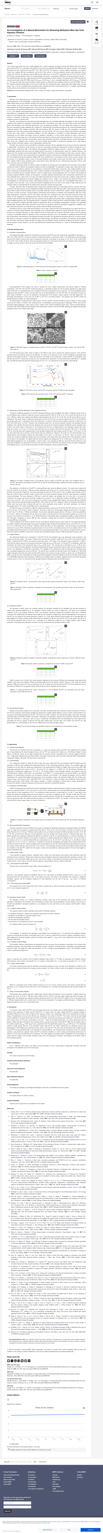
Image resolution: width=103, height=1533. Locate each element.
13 (49, 129)
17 (32, 163)
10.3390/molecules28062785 (40, 14)
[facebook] (19, 1361)
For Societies (32, 1486)
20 (21, 175)
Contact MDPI (7, 1482)
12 (37, 129)
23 (60, 185)
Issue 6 (28, 14)
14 (49, 131)
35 (76, 361)
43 (12, 906)
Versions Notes (40, 56)
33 (81, 295)
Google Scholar (50, 1114)
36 (59, 500)
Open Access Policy (9, 1479)
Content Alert (42, 1462)
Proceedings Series (58, 1491)
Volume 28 (22, 14)
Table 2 (45, 353)
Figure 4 (30, 419)
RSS (35, 1462)
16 (44, 139)
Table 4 (40, 616)
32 (66, 293)
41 (69, 788)
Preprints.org (56, 1479)
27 (24, 200)
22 (10, 185)
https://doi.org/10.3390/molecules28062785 (37, 46)
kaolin (48, 90)
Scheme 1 (41, 800)
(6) (85, 980)
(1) (85, 870)
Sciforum (55, 1475)
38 (15, 557)
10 (84, 127)
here (38, 1447)
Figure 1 (46, 241)
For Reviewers (32, 1477)
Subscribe (7, 1511)
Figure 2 (74, 301)
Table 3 (83, 541)
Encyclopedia (56, 1486)
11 (20, 129)
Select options (9, 1503)
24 (64, 189)
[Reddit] (25, 1361)
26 (77, 192)
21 (23, 175)
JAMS (54, 1489)
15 (51, 131)
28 (31, 202)
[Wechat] (22, 1361)
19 (20, 175)
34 (74, 361)
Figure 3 (37, 353)
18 (53, 167)
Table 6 (53, 715)
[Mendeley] (29, 1361)
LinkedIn (79, 1475)
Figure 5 (36, 539)
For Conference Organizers (36, 1489)
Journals (7, 14)
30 (60, 206)
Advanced (95, 8)
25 (84, 190)
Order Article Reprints (78, 22)
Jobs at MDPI (7, 1484)
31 (72, 210)
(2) (85, 892)
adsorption (68, 90)
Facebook (80, 1477)
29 (14, 204)
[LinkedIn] (15, 1361)
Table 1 (62, 237)
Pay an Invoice (8, 1477)
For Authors (31, 1475)
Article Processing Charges (11, 1475)
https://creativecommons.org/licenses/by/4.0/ (59, 1351)
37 (40, 516)
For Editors (31, 1479)
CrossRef (59, 1114)
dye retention (60, 90)
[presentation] (42, 870)
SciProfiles (56, 1484)
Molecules (14, 14)
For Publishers (32, 1484)
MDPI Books (56, 1477)
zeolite (53, 90)
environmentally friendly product (24, 90)
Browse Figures (26, 56)
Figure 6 (63, 610)
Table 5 (12, 680)
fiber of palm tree (40, 90)
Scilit (54, 1482)
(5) (85, 974)
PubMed (26, 1153)
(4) (85, 954)
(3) (85, 928)
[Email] (8, 1361)
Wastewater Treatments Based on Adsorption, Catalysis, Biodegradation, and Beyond (57, 52)
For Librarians (32, 1482)
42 (69, 861)
